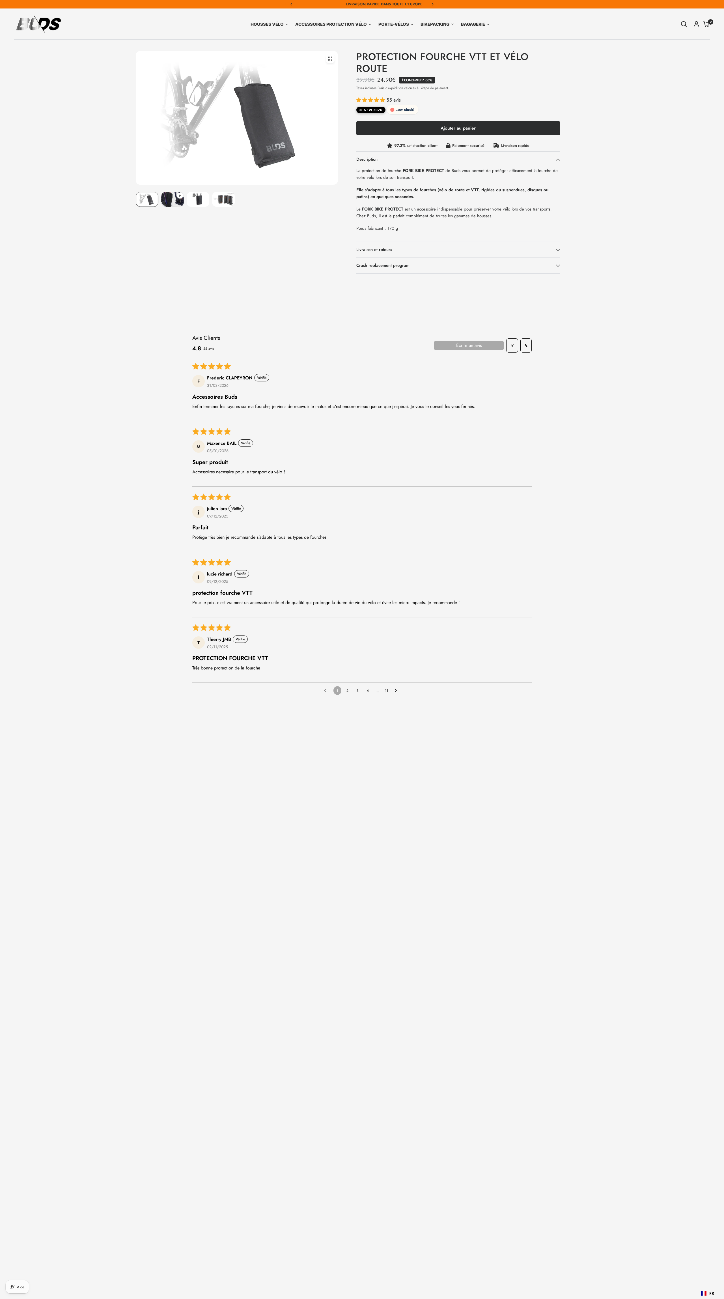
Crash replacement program (383, 265)
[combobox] (707, 1293)
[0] (705, 24)
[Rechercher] (683, 24)
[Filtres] (512, 345)
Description (367, 159)
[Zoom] (330, 58)
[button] (371, 99)
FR (711, 1293)
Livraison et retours (374, 249)
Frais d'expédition (390, 88)
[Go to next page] (397, 691)
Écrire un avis (469, 345)
